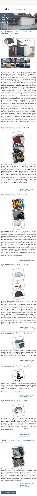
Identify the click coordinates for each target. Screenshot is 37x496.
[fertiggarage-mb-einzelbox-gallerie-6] (27, 60)
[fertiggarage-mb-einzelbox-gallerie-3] (13, 60)
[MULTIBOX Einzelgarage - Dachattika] (18, 343)
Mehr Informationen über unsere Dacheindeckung (27, 328)
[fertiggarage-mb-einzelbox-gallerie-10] (18, 65)
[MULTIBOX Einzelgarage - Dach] (18, 283)
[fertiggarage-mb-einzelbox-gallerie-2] (8, 60)
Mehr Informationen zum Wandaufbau (27, 189)
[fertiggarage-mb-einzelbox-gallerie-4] (18, 60)
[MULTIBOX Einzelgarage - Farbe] (18, 410)
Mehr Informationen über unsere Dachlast (27, 395)
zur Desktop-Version (9, 492)
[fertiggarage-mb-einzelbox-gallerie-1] (3, 60)
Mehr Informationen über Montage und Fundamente (27, 485)
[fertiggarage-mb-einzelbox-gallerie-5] (22, 60)
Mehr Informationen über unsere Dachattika (27, 361)
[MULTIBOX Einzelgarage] (18, 147)
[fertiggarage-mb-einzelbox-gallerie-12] (27, 65)
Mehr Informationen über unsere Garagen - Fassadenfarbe (27, 434)
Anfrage (33, 121)
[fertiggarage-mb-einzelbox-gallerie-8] (8, 65)
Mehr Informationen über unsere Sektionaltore (27, 259)
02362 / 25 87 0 (23, 9)
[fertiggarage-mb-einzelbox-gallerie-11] (22, 65)
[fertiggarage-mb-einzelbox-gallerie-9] (13, 65)
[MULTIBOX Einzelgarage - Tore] (18, 214)
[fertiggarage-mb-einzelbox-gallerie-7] (3, 65)
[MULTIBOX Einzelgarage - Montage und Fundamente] (18, 456)
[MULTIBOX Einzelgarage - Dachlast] (18, 376)
